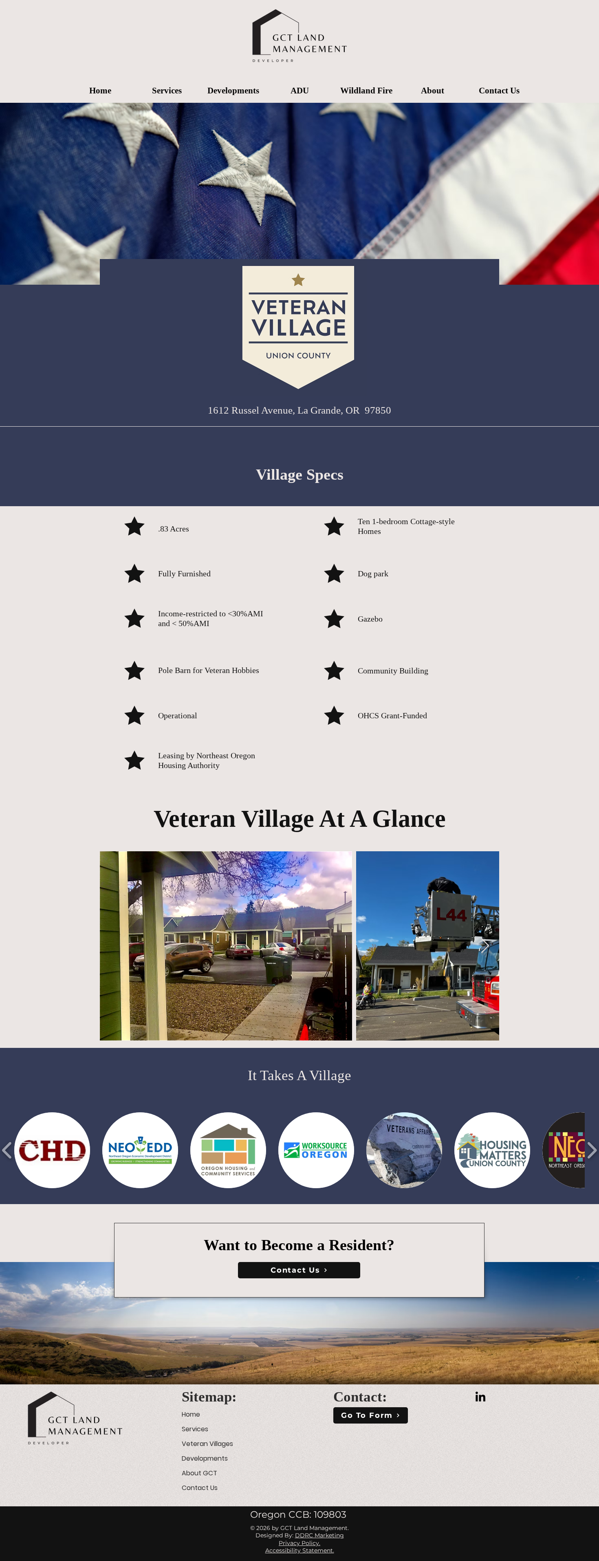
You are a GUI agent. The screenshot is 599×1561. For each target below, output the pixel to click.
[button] (167, 87)
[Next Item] (485, 946)
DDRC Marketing (319, 1535)
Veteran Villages (207, 1443)
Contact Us (200, 1487)
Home (191, 1414)
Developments (205, 1458)
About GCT (199, 1473)
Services (195, 1429)
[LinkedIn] (480, 1397)
